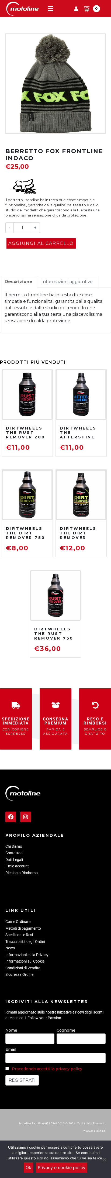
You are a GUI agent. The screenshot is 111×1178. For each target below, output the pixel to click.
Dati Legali (14, 859)
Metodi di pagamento (23, 928)
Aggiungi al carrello (41, 243)
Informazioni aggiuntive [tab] (67, 281)
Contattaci (14, 853)
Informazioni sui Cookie (24, 961)
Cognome (66, 1030)
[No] (104, 1159)
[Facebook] (10, 817)
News (10, 948)
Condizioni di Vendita (22, 968)
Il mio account (17, 866)
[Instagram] (25, 817)
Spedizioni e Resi (19, 935)
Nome (11, 1030)
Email (10, 1049)
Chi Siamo (13, 846)
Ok (28, 1167)
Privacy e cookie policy (61, 1167)
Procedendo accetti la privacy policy (47, 1068)
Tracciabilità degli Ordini (25, 941)
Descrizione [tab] (18, 281)
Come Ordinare (17, 921)
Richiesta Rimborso (21, 873)
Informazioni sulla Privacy (26, 955)
